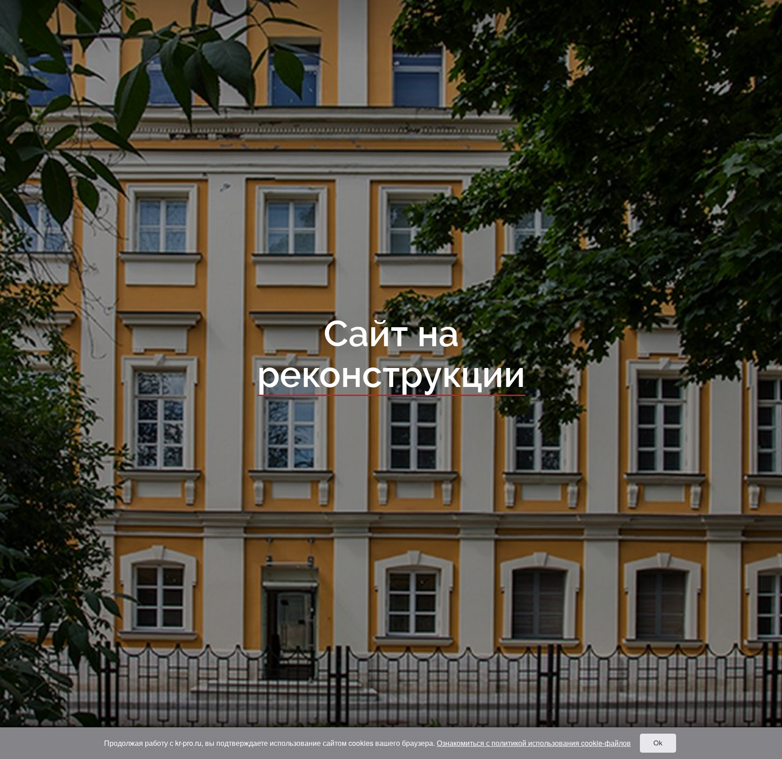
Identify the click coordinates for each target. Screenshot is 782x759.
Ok (658, 742)
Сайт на (391, 355)
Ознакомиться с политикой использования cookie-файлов (534, 743)
